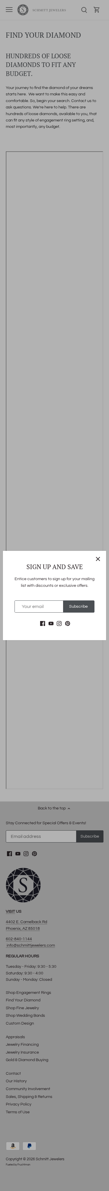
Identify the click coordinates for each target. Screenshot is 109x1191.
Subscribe (78, 606)
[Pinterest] (67, 624)
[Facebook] (42, 624)
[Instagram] (59, 624)
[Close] (98, 559)
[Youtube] (51, 624)
